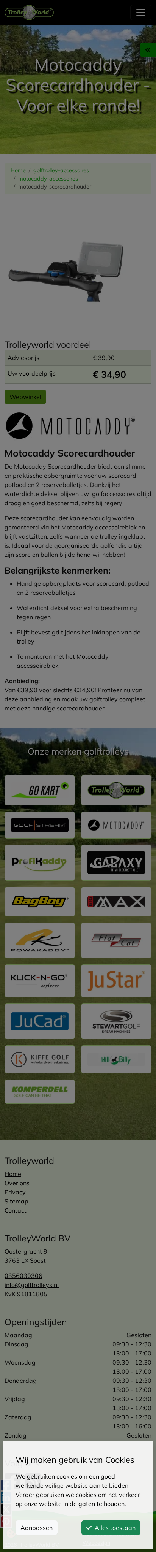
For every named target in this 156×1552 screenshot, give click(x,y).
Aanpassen (36, 1527)
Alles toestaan (115, 1527)
